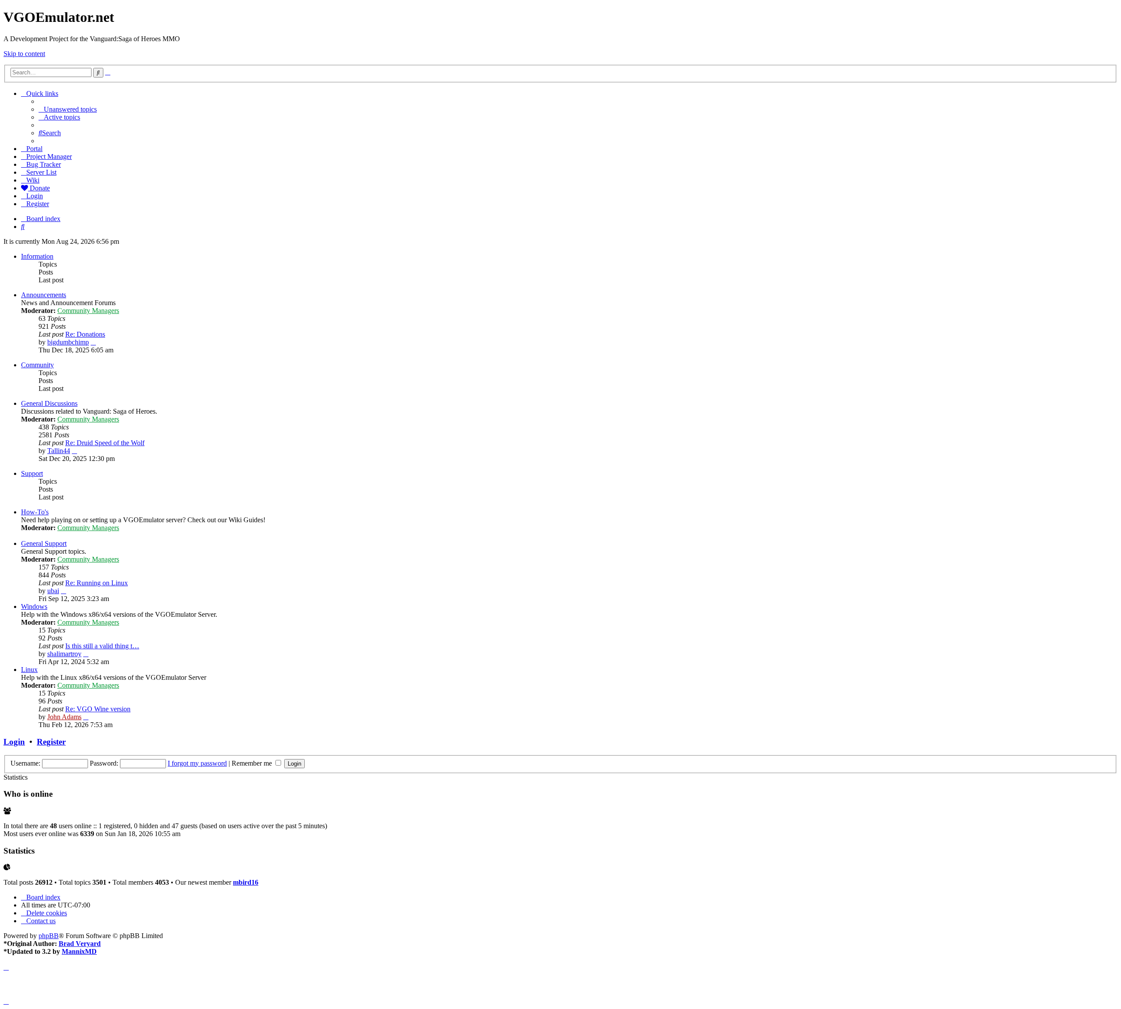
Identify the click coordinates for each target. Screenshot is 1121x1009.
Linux (29, 669)
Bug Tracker (43, 164)
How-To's (35, 512)
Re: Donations (85, 334)
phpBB (49, 935)
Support (32, 473)
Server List (41, 172)
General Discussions (49, 403)
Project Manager (49, 156)
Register (51, 741)
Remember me (253, 763)
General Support (44, 543)
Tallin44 (58, 450)
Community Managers (88, 310)
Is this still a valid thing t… (102, 646)
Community (37, 365)
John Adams (64, 717)
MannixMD (79, 951)
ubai (53, 590)
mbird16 (245, 882)
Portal (34, 148)
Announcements (43, 295)
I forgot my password (197, 763)
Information (37, 256)
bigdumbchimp (68, 342)
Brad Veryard (80, 943)
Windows (34, 606)
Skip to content (24, 53)
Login (14, 741)
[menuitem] (68, 109)
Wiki (32, 180)
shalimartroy (64, 653)
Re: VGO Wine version (97, 709)
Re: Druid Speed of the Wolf (105, 442)
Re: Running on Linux (96, 583)
